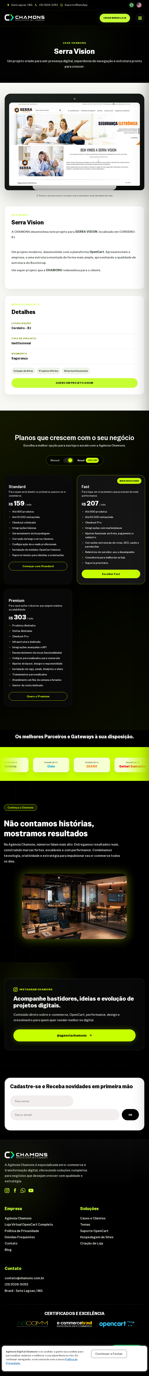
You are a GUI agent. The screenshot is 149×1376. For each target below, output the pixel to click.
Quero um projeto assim (74, 383)
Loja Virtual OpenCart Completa (29, 1224)
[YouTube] (31, 1190)
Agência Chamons (18, 1218)
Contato (11, 1243)
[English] (139, 5)
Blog (8, 1250)
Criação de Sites (23, 370)
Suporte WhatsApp (75, 5)
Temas (85, 1224)
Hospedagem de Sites (96, 1237)
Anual (87, 460)
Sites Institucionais (76, 370)
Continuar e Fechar (109, 1354)
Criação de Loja (91, 1243)
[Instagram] (7, 1190)
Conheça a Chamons (20, 807)
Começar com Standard (38, 566)
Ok (130, 1114)
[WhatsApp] (23, 1190)
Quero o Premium (38, 696)
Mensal (55, 460)
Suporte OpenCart (94, 1231)
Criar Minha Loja (114, 17)
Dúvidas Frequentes (20, 1237)
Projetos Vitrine (48, 370)
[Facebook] (15, 1190)
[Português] (131, 5)
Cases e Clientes (93, 1218)
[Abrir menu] (140, 18)
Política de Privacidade (22, 1231)
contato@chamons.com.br (24, 1278)
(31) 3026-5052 (48, 5)
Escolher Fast (111, 574)
